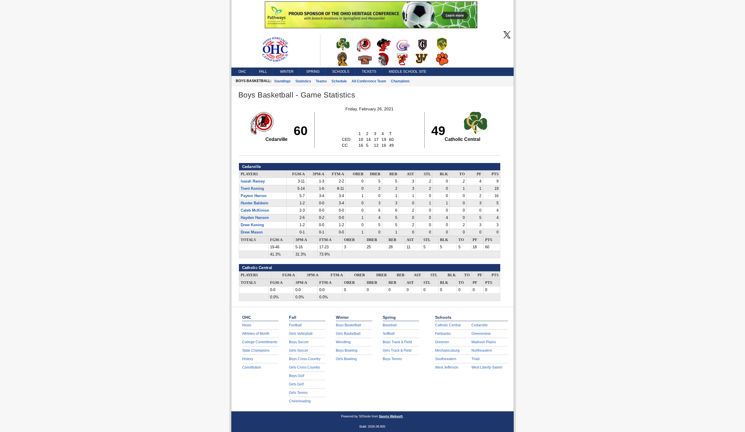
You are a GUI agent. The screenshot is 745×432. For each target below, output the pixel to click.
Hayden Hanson (255, 218)
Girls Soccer (298, 350)
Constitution (251, 367)
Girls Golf (296, 384)
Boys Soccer (299, 342)
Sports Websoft (391, 416)
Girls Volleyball (301, 334)
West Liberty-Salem (486, 367)
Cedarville (479, 325)
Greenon (442, 342)
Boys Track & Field (397, 342)
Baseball (390, 325)
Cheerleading (300, 401)
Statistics (303, 81)
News (246, 325)
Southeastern (445, 359)
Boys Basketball (348, 325)
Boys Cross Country (304, 359)
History (247, 359)
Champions (400, 81)
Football (295, 325)
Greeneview (481, 334)
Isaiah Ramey (253, 181)
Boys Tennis (392, 359)
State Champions (255, 350)
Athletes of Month (255, 334)
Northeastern (481, 350)
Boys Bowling (346, 350)
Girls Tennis (298, 393)
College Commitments (259, 342)
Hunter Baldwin (254, 203)
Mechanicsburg (447, 350)
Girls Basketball (348, 334)
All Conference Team (369, 81)
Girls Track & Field (397, 350)
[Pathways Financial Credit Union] (371, 26)
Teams (321, 81)
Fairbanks (443, 334)
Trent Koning (252, 189)
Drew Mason (252, 232)
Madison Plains (483, 342)
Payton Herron (254, 196)
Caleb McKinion (255, 210)
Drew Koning (252, 225)
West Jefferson (446, 367)
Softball (389, 334)
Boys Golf (296, 376)
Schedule (339, 81)
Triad (475, 359)
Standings (282, 81)
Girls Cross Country (304, 367)
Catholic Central (448, 325)
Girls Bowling (346, 359)
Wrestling (343, 342)
